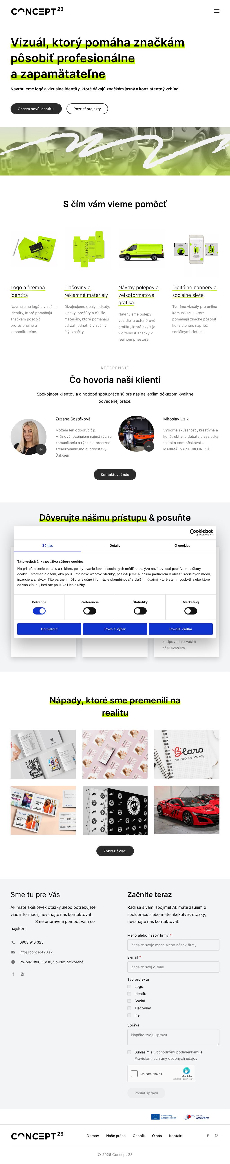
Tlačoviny (143, 1008)
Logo (139, 986)
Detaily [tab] (115, 545)
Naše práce (116, 1135)
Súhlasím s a (168, 1055)
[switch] (89, 611)
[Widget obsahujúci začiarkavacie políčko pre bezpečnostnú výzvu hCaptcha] (161, 1073)
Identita (141, 993)
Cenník (139, 1135)
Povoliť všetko (180, 629)
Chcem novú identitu (36, 109)
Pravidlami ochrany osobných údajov (166, 1058)
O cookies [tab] (182, 545)
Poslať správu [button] (146, 1093)
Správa (133, 1025)
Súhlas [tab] (47, 545)
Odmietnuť (49, 629)
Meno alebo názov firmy (148, 935)
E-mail (132, 957)
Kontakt (176, 1135)
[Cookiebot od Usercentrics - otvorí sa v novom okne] (193, 532)
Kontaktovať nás (115, 474)
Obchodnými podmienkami (177, 1052)
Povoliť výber (115, 629)
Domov (93, 1135)
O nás (157, 1135)
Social (140, 1001)
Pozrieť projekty (87, 109)
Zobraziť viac (115, 851)
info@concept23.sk (36, 952)
